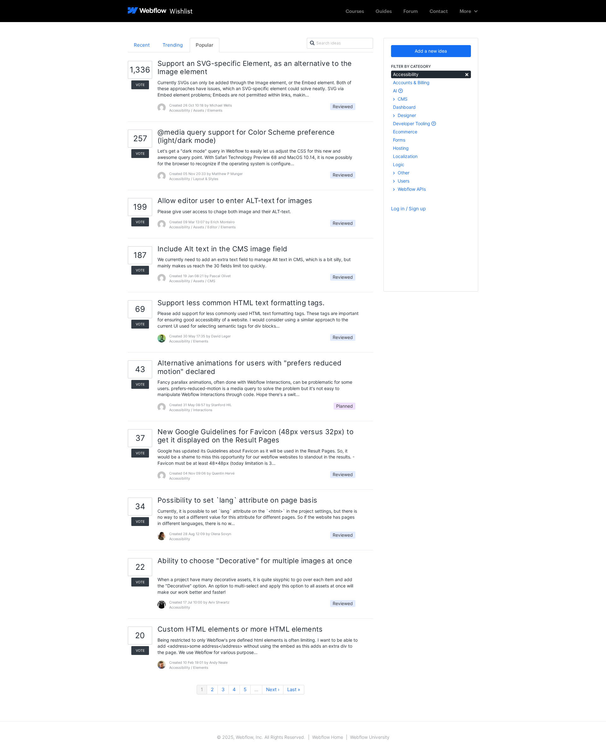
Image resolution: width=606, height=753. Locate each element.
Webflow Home (327, 737)
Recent (142, 45)
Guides (384, 11)
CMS (401, 99)
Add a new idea (431, 51)
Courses (355, 11)
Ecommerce (405, 131)
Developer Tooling (412, 123)
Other (402, 172)
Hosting (401, 148)
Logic (398, 164)
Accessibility (431, 74)
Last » (293, 689)
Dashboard (404, 107)
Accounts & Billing (411, 82)
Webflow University (369, 737)
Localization (405, 156)
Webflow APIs (411, 189)
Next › (272, 689)
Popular (204, 45)
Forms (399, 140)
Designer (406, 115)
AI (395, 90)
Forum (410, 11)
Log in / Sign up (408, 209)
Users (402, 181)
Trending (173, 45)
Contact (439, 11)
